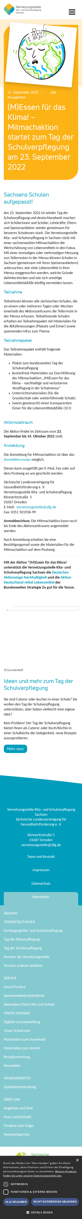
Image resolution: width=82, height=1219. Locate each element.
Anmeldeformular (17, 460)
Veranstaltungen (19, 922)
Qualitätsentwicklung (20, 1087)
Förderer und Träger (19, 1126)
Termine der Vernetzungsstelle (26, 957)
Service (10, 978)
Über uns (12, 1100)
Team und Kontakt (41, 857)
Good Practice (14, 987)
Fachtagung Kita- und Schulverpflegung (33, 931)
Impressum (41, 870)
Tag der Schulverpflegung (23, 948)
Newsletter (41, 897)
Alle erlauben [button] (16, 1202)
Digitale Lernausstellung (22, 1022)
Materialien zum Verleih (22, 1048)
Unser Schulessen (17, 1031)
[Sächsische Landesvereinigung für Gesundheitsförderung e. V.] (22, 9)
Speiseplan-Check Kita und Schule (29, 1005)
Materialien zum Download (24, 1040)
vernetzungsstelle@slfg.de (36, 507)
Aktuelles (11, 913)
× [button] (77, 1160)
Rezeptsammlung (17, 1057)
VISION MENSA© (17, 1013)
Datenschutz (41, 884)
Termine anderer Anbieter (23, 966)
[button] (41, 1212)
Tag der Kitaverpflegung (22, 940)
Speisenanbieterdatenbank (24, 996)
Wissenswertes (17, 1078)
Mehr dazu (15, 748)
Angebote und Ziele (18, 1108)
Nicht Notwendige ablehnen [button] (55, 1201)
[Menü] (72, 12)
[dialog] (41, 1187)
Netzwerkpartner (17, 1135)
